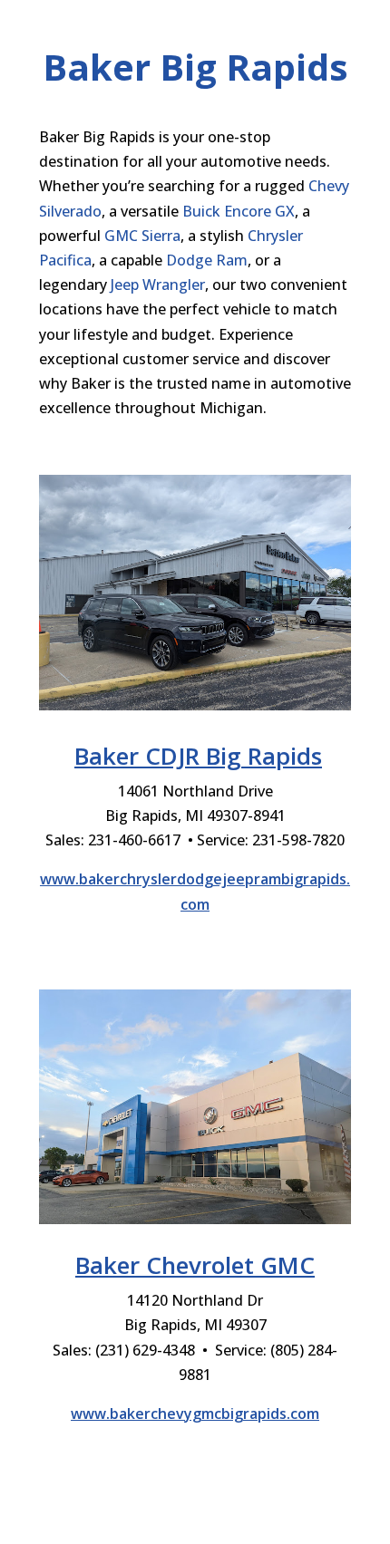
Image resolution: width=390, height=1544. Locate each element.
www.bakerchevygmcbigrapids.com (195, 1413)
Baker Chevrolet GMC (195, 1265)
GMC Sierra (142, 236)
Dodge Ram (207, 260)
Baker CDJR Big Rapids (198, 755)
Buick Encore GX (238, 211)
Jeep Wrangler (158, 284)
